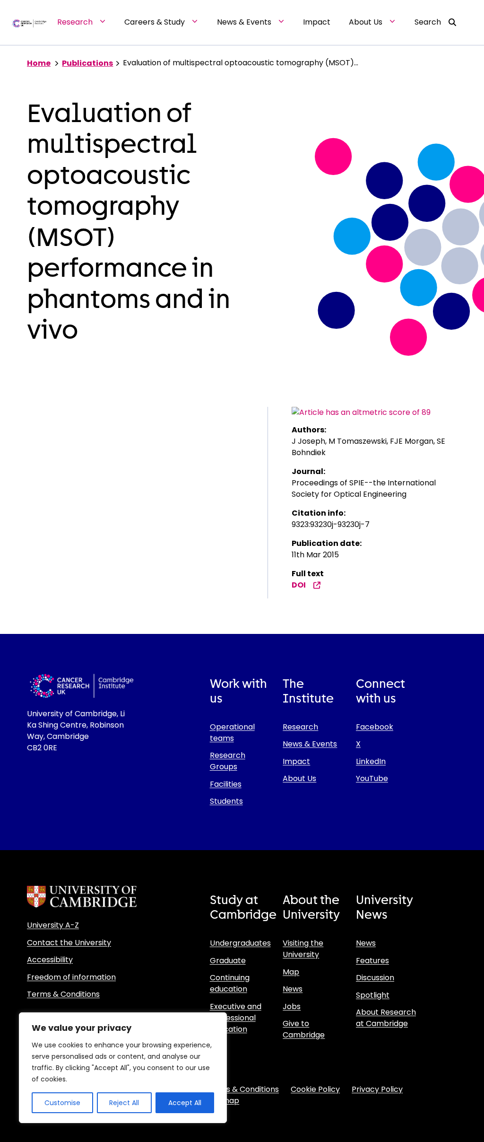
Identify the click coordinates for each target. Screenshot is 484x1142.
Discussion (375, 977)
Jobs (292, 1006)
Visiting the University (303, 949)
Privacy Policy (377, 1089)
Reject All (124, 1102)
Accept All (184, 1102)
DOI (299, 585)
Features (372, 960)
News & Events (310, 743)
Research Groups (227, 761)
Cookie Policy (315, 1089)
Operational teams (232, 732)
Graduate (228, 960)
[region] (123, 1067)
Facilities (226, 784)
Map (291, 971)
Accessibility (50, 959)
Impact (296, 761)
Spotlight (372, 995)
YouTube (372, 778)
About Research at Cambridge (386, 1018)
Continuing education (230, 983)
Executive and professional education (235, 1018)
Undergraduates (240, 943)
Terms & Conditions (63, 994)
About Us (299, 778)
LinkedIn (371, 761)
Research (300, 726)
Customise (62, 1102)
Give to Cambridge (304, 1029)
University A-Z (53, 925)
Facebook (374, 726)
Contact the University (69, 942)
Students (226, 801)
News (292, 989)
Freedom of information (71, 977)
